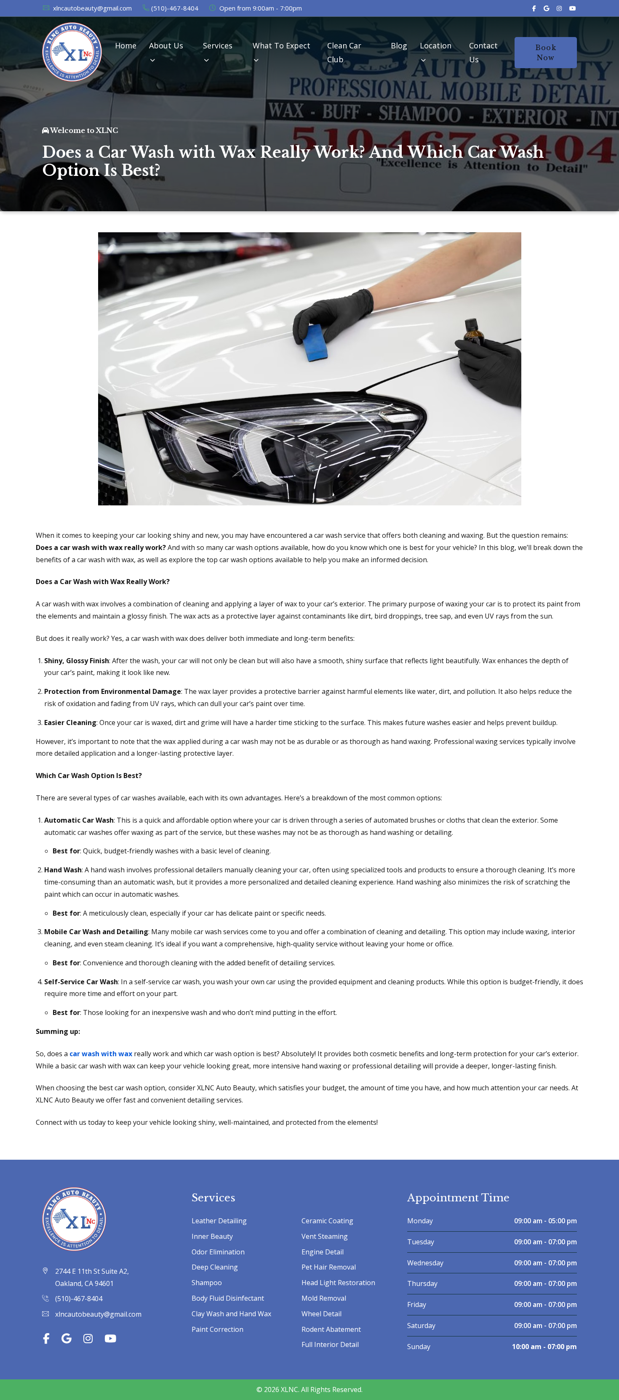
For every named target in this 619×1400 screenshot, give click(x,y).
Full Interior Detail (330, 1344)
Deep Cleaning (215, 1267)
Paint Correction (217, 1329)
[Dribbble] (572, 8)
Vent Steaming (324, 1236)
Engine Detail (322, 1252)
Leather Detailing (219, 1220)
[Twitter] (546, 8)
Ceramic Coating (327, 1220)
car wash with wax (100, 1053)
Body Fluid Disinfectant (228, 1298)
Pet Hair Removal (328, 1267)
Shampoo (207, 1282)
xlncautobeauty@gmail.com (91, 8)
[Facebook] (534, 8)
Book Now (545, 52)
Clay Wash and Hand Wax (231, 1313)
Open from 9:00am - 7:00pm (260, 8)
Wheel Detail (321, 1313)
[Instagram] (559, 8)
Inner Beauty (212, 1236)
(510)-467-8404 (174, 8)
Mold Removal (323, 1298)
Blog (399, 45)
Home (125, 45)
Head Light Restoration (338, 1282)
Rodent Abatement (331, 1329)
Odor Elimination (218, 1252)
